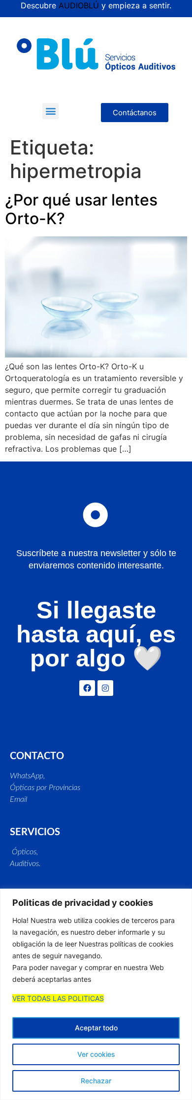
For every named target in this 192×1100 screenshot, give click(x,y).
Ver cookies (96, 1054)
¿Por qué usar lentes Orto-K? (81, 209)
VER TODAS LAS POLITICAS (58, 998)
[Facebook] (87, 688)
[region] (96, 994)
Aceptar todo (96, 1027)
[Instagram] (105, 688)
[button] (50, 111)
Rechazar (96, 1080)
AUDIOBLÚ (79, 5)
